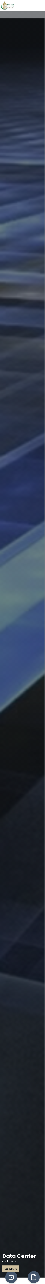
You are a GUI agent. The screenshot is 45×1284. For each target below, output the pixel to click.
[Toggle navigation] (40, 5)
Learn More (11, 1268)
